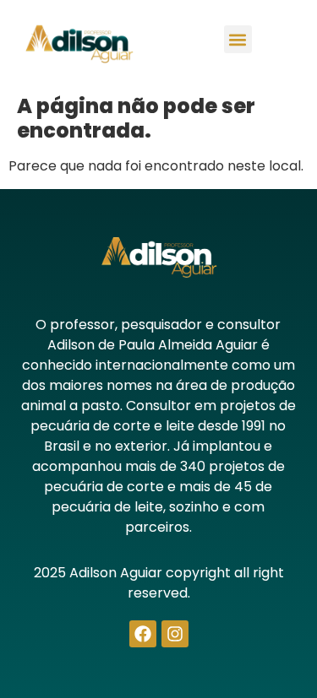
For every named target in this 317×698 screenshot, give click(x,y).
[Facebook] (142, 633)
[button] (238, 39)
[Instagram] (175, 633)
